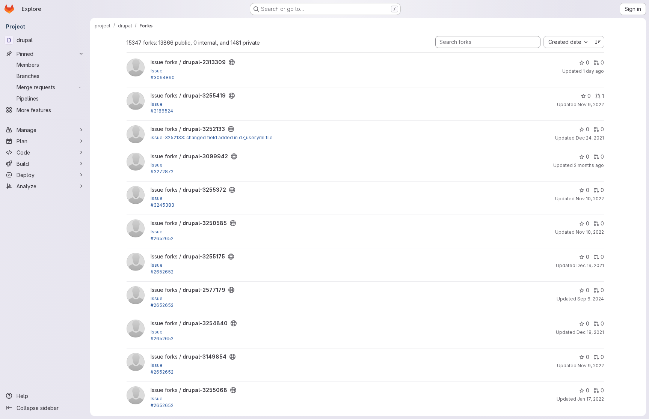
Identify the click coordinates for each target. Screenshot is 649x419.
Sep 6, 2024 (590, 299)
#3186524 (162, 111)
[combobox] (567, 42)
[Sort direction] (598, 42)
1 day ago (593, 71)
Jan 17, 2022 (590, 399)
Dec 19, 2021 (590, 265)
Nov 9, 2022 (591, 104)
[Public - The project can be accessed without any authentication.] (232, 62)
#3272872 (162, 171)
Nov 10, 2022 (590, 198)
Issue (157, 71)
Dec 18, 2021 (590, 332)
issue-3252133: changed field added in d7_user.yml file (212, 137)
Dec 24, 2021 (590, 138)
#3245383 (162, 205)
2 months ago (589, 165)
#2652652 (162, 238)
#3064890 (163, 77)
